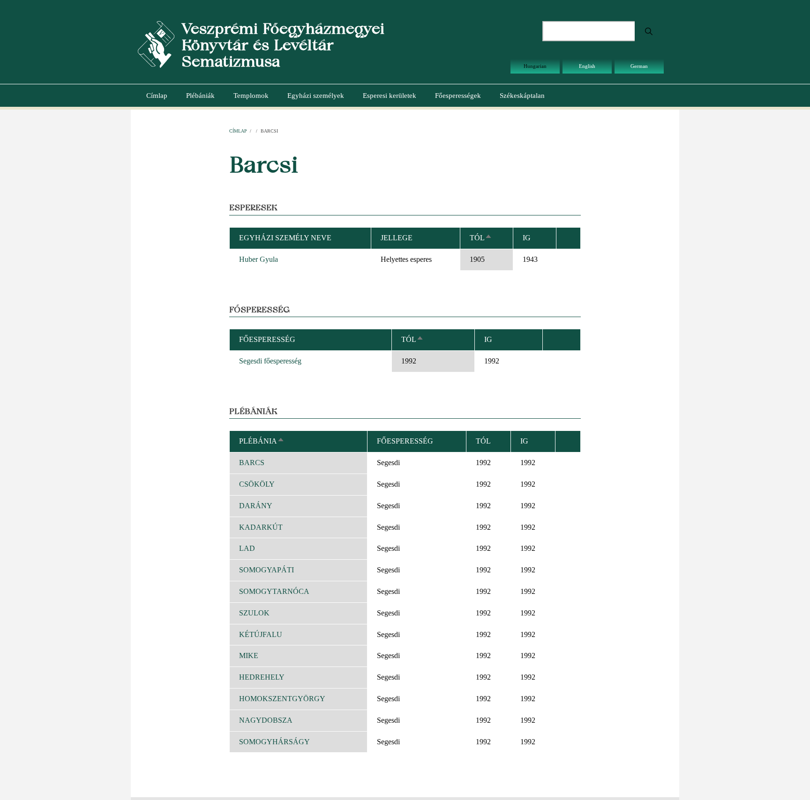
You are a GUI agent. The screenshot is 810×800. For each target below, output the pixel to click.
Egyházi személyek (315, 95)
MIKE (248, 655)
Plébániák (200, 95)
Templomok (251, 95)
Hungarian (535, 66)
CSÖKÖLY (257, 484)
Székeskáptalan (522, 95)
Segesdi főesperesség (270, 361)
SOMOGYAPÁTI (266, 570)
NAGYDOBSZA (265, 720)
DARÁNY (255, 506)
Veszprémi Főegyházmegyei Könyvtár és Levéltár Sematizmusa (282, 44)
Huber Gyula (258, 259)
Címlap (156, 95)
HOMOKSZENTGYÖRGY (282, 699)
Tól (481, 238)
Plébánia (262, 441)
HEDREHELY (262, 677)
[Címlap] (156, 44)
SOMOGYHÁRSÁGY (274, 742)
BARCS (251, 463)
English (587, 66)
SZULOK (254, 613)
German (639, 66)
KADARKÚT (261, 527)
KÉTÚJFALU (260, 634)
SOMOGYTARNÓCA (274, 591)
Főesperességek (458, 95)
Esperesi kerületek (389, 95)
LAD (247, 548)
